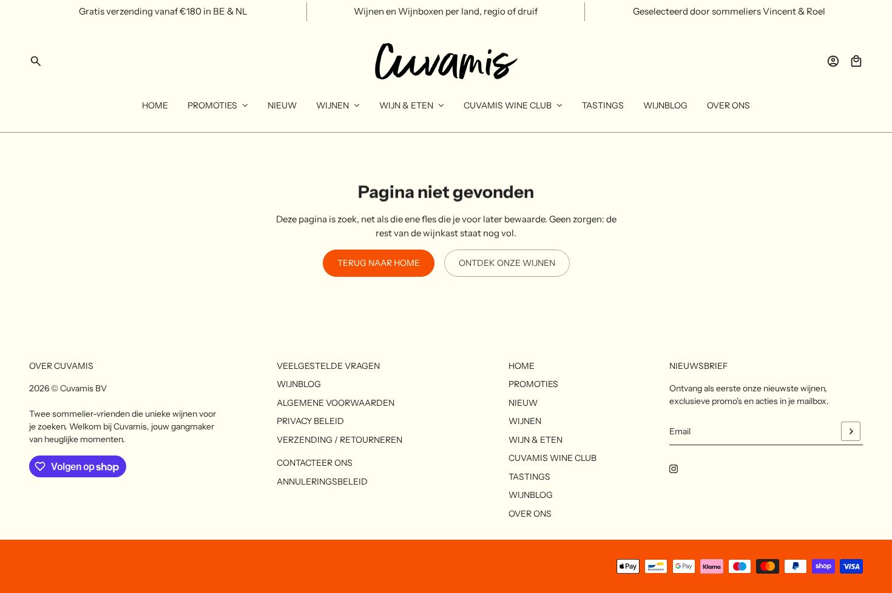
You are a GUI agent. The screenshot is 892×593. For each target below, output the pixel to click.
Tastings (529, 476)
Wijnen (525, 421)
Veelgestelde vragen (328, 365)
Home (522, 365)
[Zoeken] (35, 61)
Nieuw (523, 402)
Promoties (533, 384)
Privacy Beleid (310, 421)
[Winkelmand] (856, 61)
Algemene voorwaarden (335, 402)
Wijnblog (299, 384)
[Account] (833, 61)
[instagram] (673, 468)
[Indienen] (850, 431)
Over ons (530, 513)
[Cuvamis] (446, 61)
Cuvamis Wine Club (552, 457)
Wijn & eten (536, 439)
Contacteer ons (315, 462)
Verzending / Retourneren (339, 439)
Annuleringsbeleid (322, 481)
